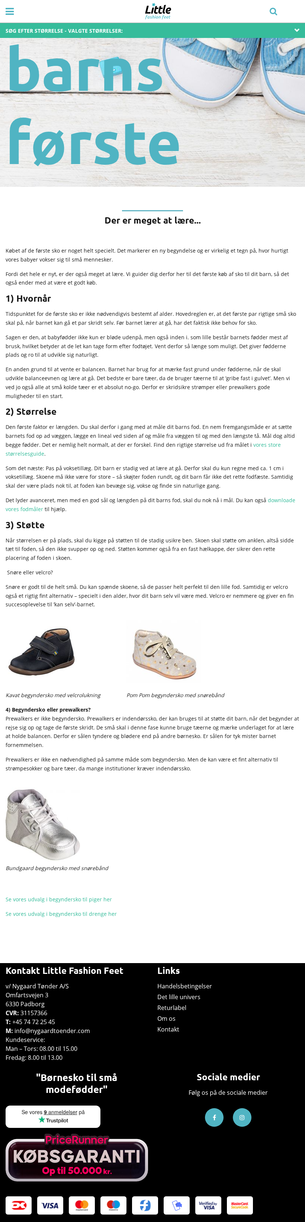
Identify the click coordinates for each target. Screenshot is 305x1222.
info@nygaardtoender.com (52, 1031)
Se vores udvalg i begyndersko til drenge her (61, 913)
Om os (166, 1018)
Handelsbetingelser (184, 986)
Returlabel (171, 1008)
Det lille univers (178, 997)
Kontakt (168, 1029)
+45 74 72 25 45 (33, 1022)
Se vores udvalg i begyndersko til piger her (59, 899)
